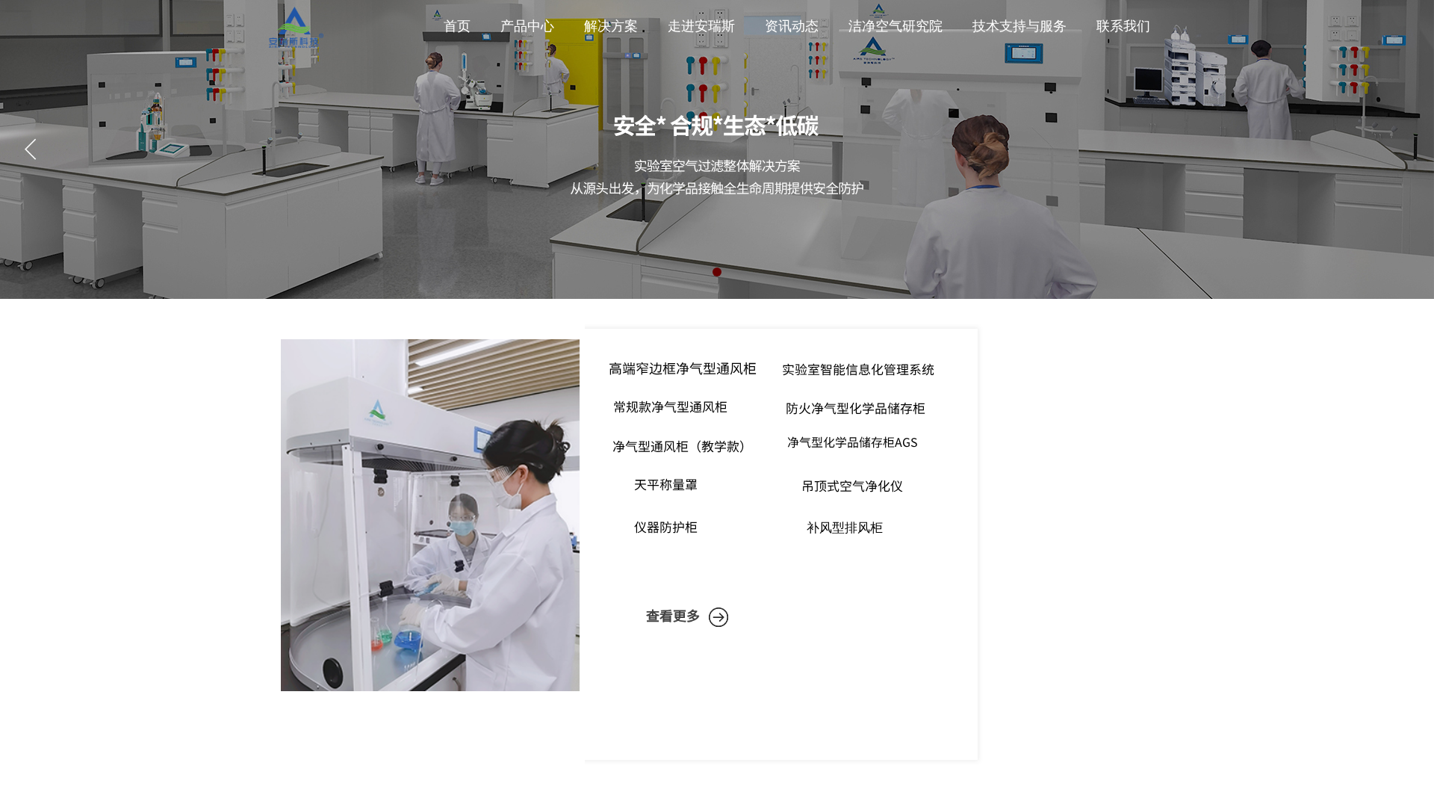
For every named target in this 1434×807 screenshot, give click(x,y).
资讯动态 (792, 26)
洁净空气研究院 (895, 26)
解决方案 (611, 26)
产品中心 (527, 26)
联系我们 (1123, 26)
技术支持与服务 (1019, 26)
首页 (457, 26)
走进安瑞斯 (701, 26)
